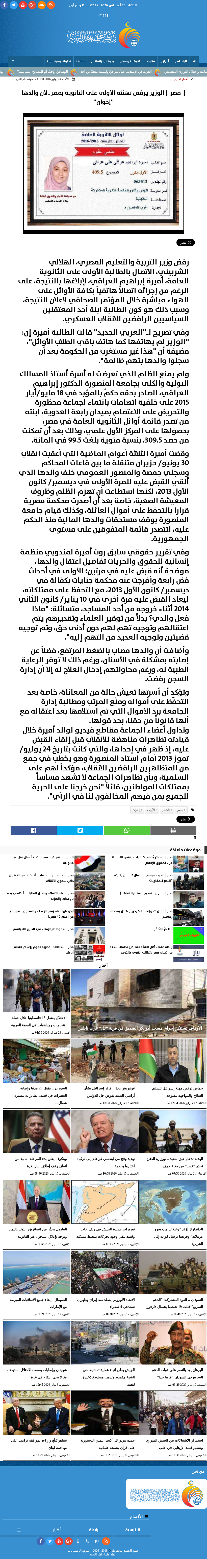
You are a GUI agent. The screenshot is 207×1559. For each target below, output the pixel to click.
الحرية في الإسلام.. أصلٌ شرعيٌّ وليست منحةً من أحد (152, 72)
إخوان (136, 810)
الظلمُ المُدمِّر (163, 929)
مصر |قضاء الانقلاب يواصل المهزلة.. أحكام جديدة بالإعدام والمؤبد (40, 896)
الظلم (166, 810)
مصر (180, 810)
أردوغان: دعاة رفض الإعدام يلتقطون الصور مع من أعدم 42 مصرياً (41, 914)
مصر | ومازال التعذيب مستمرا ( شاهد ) (146, 893)
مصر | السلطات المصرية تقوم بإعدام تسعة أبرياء (44, 949)
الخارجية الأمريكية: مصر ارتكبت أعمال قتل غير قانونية (43, 860)
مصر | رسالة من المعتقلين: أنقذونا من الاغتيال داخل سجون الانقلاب (41, 878)
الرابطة (182, 61)
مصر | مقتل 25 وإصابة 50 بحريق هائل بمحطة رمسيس (141, 914)
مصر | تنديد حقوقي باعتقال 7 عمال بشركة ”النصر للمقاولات (143, 878)
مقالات (81, 61)
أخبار (166, 61)
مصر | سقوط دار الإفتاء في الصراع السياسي (43, 929)
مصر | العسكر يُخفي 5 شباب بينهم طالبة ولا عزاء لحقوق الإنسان (142, 860)
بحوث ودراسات (103, 61)
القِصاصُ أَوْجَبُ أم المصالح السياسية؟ (78, 72)
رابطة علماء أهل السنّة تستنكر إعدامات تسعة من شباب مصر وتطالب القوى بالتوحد (141, 949)
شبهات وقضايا (129, 61)
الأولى (151, 810)
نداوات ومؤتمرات (59, 61)
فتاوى (150, 61)
